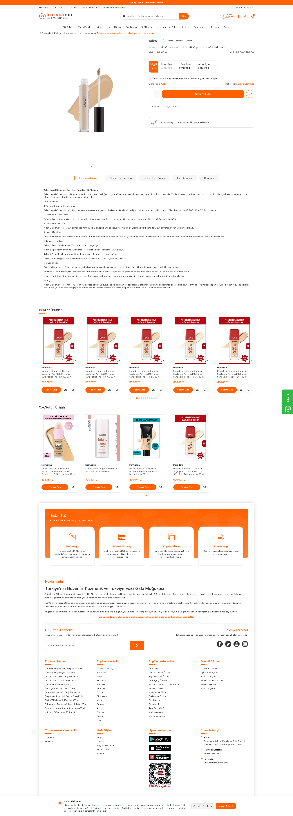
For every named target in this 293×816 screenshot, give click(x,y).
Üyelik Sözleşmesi (209, 672)
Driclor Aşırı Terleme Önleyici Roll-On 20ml (65, 704)
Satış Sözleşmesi (209, 676)
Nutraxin (101, 676)
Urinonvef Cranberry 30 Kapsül (60, 712)
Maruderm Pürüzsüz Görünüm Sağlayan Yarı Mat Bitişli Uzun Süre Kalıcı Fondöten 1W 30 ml (188, 374)
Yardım (100, 753)
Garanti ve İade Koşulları (213, 680)
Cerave (100, 704)
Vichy (99, 700)
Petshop (215, 27)
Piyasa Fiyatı (166, 64)
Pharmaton (102, 696)
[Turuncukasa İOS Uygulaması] (160, 750)
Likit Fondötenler (88, 33)
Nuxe (99, 720)
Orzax (100, 692)
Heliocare (101, 672)
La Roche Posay (105, 668)
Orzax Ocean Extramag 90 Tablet (61, 676)
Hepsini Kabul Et (226, 806)
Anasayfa (43, 7)
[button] (91, 166)
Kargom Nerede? (246, 7)
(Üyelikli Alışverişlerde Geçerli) (204, 78)
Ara (184, 16)
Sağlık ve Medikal (149, 27)
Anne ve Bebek (170, 27)
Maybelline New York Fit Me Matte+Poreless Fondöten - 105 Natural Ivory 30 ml (145, 471)
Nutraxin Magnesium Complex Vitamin (63, 668)
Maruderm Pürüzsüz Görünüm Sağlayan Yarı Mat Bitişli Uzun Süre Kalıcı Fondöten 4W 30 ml (57, 374)
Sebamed (101, 688)
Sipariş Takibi (103, 749)
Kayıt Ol (49, 741)
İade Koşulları (184, 177)
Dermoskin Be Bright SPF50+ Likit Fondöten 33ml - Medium (101, 470)
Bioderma (102, 680)
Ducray (100, 712)
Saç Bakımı (131, 27)
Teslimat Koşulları (209, 668)
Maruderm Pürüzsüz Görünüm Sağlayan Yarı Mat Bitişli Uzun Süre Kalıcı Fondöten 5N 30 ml (232, 374)
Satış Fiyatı (186, 64)
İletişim (100, 741)
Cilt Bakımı (68, 27)
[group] (91, 100)
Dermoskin (90, 464)
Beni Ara (209, 177)
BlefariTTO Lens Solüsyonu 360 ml (62, 700)
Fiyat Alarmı (172, 106)
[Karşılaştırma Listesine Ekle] (65, 390)
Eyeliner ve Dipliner (158, 696)
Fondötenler (70, 33)
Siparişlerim (57, 7)
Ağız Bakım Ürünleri (158, 708)
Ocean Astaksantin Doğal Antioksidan (64, 692)
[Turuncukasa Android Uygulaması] (160, 741)
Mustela (101, 684)
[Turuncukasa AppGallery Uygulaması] (160, 759)
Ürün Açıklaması (88, 177)
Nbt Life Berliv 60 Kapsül (57, 684)
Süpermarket (200, 27)
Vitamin (100, 27)
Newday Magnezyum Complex (60, 672)
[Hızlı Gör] (73, 390)
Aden (153, 41)
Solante (101, 716)
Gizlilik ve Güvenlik (210, 684)
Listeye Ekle (156, 106)
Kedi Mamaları (156, 712)
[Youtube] (236, 644)
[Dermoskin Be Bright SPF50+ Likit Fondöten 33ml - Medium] (102, 438)
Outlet (227, 27)
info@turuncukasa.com (216, 762)
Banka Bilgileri (208, 688)
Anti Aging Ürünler (158, 680)
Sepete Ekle (203, 94)
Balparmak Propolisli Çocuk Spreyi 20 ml (65, 696)
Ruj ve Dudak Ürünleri (159, 676)
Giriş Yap (49, 737)
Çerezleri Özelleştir (202, 806)
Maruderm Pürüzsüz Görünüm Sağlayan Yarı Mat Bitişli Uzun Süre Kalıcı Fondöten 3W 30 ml (100, 374)
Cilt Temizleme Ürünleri (160, 672)
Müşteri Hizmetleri (105, 745)
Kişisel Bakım (115, 27)
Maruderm (47, 367)
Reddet (125, 808)
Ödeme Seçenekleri (121, 177)
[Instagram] (245, 644)
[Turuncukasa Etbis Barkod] (160, 787)
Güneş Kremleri (85, 27)
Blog (99, 737)
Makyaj (185, 27)
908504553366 (211, 753)
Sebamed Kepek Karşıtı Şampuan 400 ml (65, 708)
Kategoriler (73, 7)
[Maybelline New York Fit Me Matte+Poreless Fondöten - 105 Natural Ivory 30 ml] (146, 438)
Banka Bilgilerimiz (90, 7)
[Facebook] (220, 644)
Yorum (161, 177)
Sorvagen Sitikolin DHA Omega (60, 688)
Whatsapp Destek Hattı (116, 7)
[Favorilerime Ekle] (74, 361)
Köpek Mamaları (157, 716)
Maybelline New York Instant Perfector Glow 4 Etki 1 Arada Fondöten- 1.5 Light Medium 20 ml (58, 471)
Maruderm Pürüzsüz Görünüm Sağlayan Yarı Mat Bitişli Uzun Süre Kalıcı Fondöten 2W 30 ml (144, 374)
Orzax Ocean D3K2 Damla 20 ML (61, 680)
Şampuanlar (155, 704)
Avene (100, 708)
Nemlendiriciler (156, 688)
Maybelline (47, 464)
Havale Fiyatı (204, 64)
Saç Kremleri (155, 700)
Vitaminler (154, 668)
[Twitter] (228, 644)
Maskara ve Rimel (157, 692)
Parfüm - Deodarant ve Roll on (164, 684)
